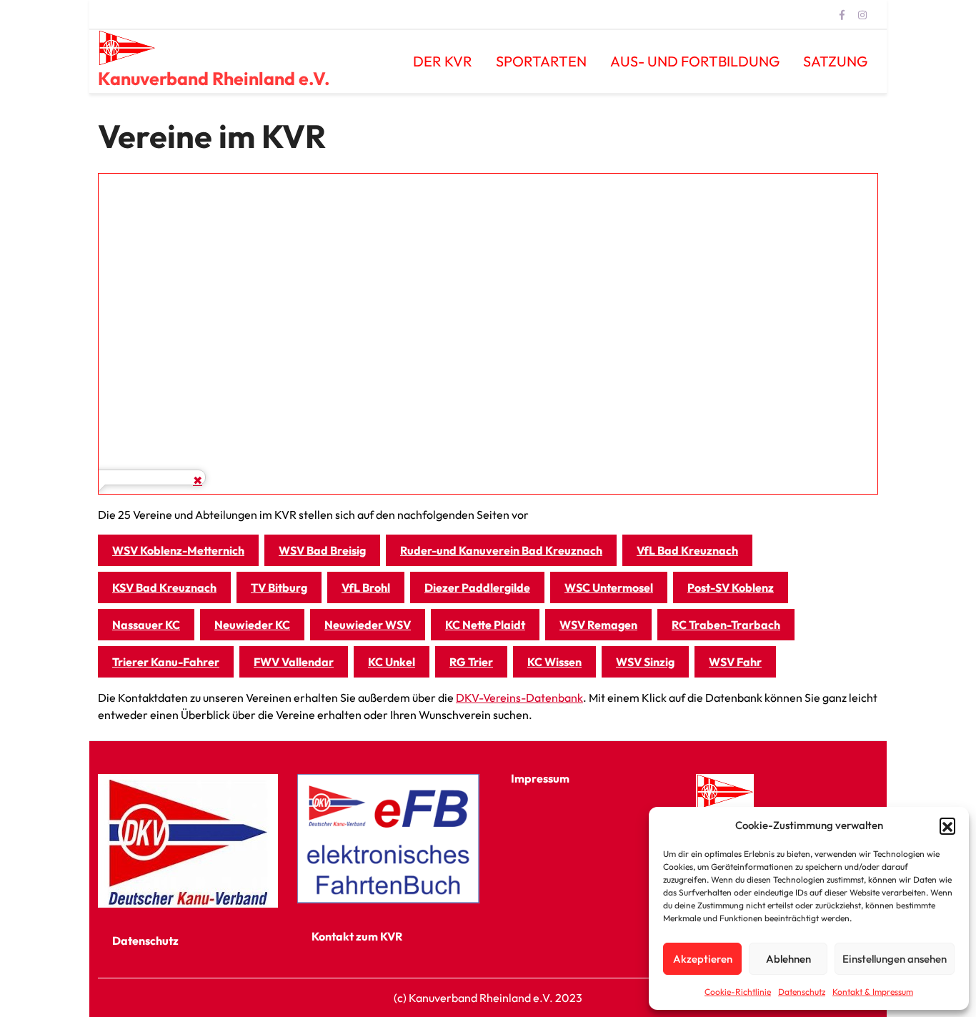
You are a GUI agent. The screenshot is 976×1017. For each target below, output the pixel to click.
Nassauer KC (146, 624)
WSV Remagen (598, 624)
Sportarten (541, 61)
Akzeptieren (702, 959)
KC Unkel (391, 662)
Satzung (835, 61)
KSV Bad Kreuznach (164, 587)
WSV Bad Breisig (322, 550)
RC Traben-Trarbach (726, 624)
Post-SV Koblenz (730, 587)
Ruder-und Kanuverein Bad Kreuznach (501, 550)
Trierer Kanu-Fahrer (165, 662)
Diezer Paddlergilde (477, 587)
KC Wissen (554, 662)
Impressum (540, 778)
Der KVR (442, 61)
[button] (947, 825)
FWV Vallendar (294, 662)
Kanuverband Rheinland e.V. (214, 78)
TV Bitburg (279, 587)
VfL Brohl (366, 587)
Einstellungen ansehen (894, 959)
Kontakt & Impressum (872, 991)
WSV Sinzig (645, 662)
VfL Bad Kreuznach (687, 550)
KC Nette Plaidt (485, 624)
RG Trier (471, 662)
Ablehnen (788, 959)
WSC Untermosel (608, 587)
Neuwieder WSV (367, 624)
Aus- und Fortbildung (695, 61)
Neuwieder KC (252, 624)
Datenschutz (801, 991)
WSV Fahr (735, 662)
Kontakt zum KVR (357, 936)
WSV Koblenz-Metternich (178, 550)
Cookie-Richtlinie (737, 991)
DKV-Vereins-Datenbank (519, 697)
